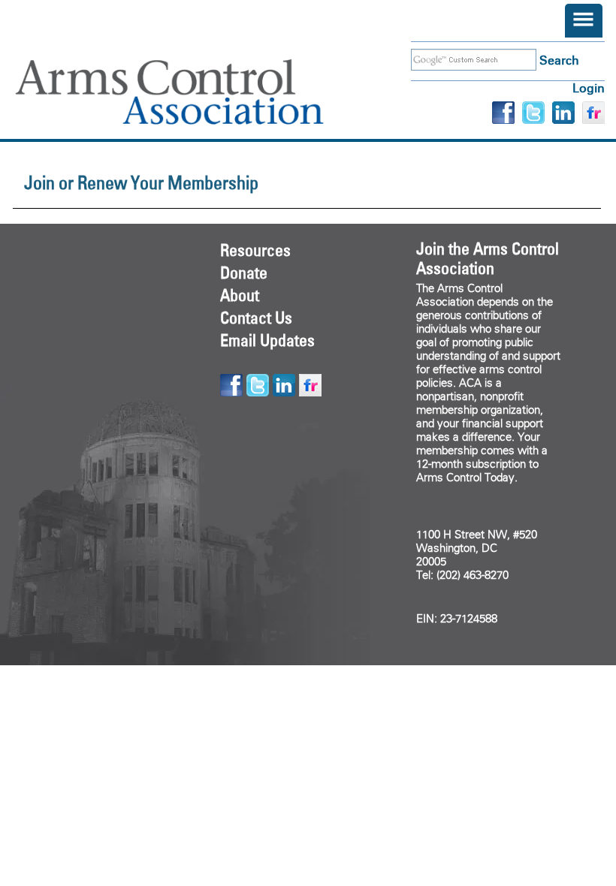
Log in (588, 88)
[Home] (191, 92)
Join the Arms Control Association (487, 258)
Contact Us (256, 317)
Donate (243, 272)
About (239, 295)
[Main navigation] (583, 21)
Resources (255, 250)
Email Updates (267, 340)
